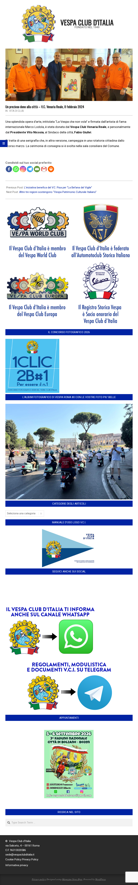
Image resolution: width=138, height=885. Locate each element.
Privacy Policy (30, 859)
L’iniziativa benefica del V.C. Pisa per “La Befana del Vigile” (58, 187)
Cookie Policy (13, 859)
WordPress (100, 879)
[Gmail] (44, 169)
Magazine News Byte (72, 879)
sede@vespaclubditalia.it (19, 854)
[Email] (37, 169)
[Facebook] (9, 169)
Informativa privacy (16, 865)
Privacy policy (39, 879)
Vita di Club (16, 110)
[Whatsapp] (16, 169)
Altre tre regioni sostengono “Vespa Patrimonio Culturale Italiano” (57, 192)
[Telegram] (30, 169)
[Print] (51, 169)
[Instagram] (23, 169)
